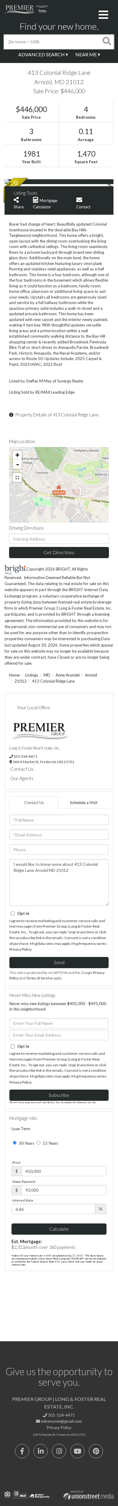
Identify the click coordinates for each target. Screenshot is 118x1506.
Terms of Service (39, 978)
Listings (31, 675)
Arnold (91, 675)
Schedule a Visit (83, 802)
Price (16, 1162)
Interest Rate (22, 1200)
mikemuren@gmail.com (61, 1421)
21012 (21, 681)
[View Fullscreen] (17, 477)
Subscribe (59, 1095)
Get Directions (59, 552)
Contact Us (22, 769)
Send (59, 962)
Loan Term (20, 1128)
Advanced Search (41, 54)
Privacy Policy (20, 949)
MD (47, 675)
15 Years (50, 1143)
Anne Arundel (68, 675)
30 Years (26, 1143)
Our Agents (22, 778)
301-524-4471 (25, 756)
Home (14, 675)
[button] (106, 41)
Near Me (86, 54)
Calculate (59, 1229)
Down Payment (23, 1181)
